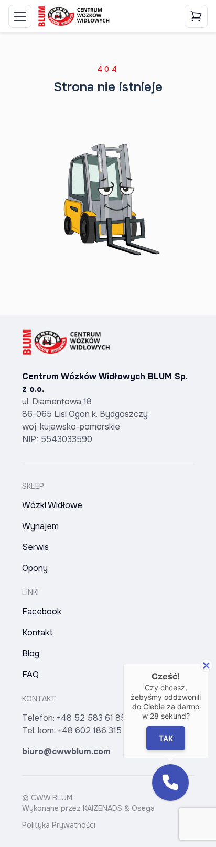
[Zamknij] (206, 665)
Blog (30, 653)
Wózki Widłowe (52, 505)
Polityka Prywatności (58, 825)
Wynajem (40, 526)
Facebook (41, 611)
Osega (143, 808)
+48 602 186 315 (90, 730)
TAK (165, 738)
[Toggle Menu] (20, 16)
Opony (35, 568)
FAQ (30, 674)
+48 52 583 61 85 (91, 717)
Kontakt (37, 632)
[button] (170, 782)
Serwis (35, 547)
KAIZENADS (102, 808)
